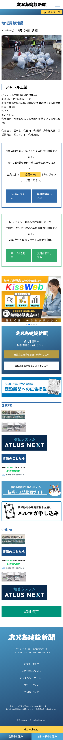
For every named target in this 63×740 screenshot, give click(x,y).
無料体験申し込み (44, 196)
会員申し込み (15, 736)
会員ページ (54, 12)
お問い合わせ (31, 664)
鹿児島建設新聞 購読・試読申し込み (31, 354)
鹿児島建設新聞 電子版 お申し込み (31, 365)
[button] (26, 324)
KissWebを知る (18, 196)
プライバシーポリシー (31, 678)
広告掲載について (31, 671)
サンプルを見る (18, 255)
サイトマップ (31, 685)
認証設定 (31, 611)
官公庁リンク (31, 692)
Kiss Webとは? (32, 729)
